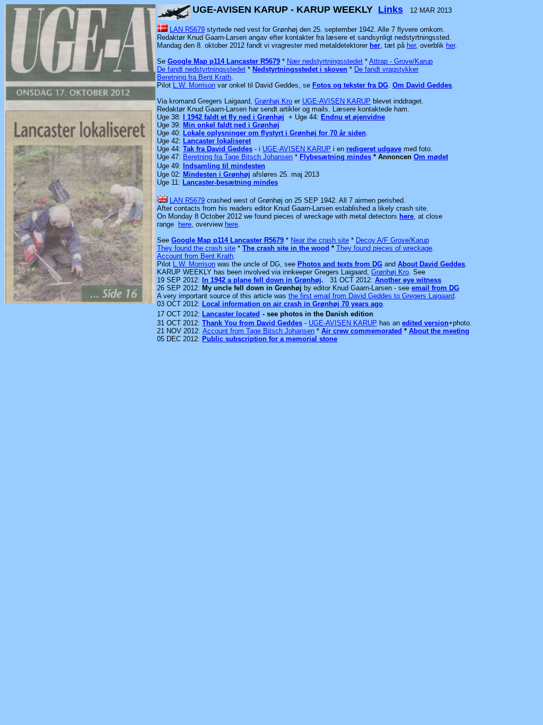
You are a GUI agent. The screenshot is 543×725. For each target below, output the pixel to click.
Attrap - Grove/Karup (401, 61)
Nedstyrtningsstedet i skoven (299, 69)
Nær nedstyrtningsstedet (325, 61)
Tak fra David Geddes (217, 149)
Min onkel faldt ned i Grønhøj (231, 125)
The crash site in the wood (285, 248)
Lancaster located (231, 314)
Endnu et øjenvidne (353, 117)
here (406, 216)
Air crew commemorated (361, 331)
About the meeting (439, 331)
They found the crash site (196, 248)
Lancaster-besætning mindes (230, 182)
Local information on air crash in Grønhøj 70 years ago (292, 304)
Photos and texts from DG (339, 264)
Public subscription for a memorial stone (269, 339)
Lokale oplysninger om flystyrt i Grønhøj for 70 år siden (274, 133)
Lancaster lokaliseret (217, 141)
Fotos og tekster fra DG (350, 85)
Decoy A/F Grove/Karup (392, 240)
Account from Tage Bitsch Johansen (258, 331)
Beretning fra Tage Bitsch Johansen (238, 157)
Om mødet (431, 157)
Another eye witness (408, 280)
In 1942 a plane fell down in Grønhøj (261, 280)
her (375, 45)
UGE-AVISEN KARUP (336, 101)
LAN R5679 (187, 29)
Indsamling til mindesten (224, 166)
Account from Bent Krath (195, 256)
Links (390, 9)
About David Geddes (431, 264)
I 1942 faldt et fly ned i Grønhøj (233, 117)
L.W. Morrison (194, 85)
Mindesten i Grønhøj (216, 174)
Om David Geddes (422, 85)
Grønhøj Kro (273, 101)
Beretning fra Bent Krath (194, 77)
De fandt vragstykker (386, 69)
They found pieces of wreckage (384, 248)
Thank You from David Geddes (252, 323)
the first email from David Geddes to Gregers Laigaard (371, 296)
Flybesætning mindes (335, 157)
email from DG (435, 288)
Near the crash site (320, 240)
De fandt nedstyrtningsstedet (201, 69)
